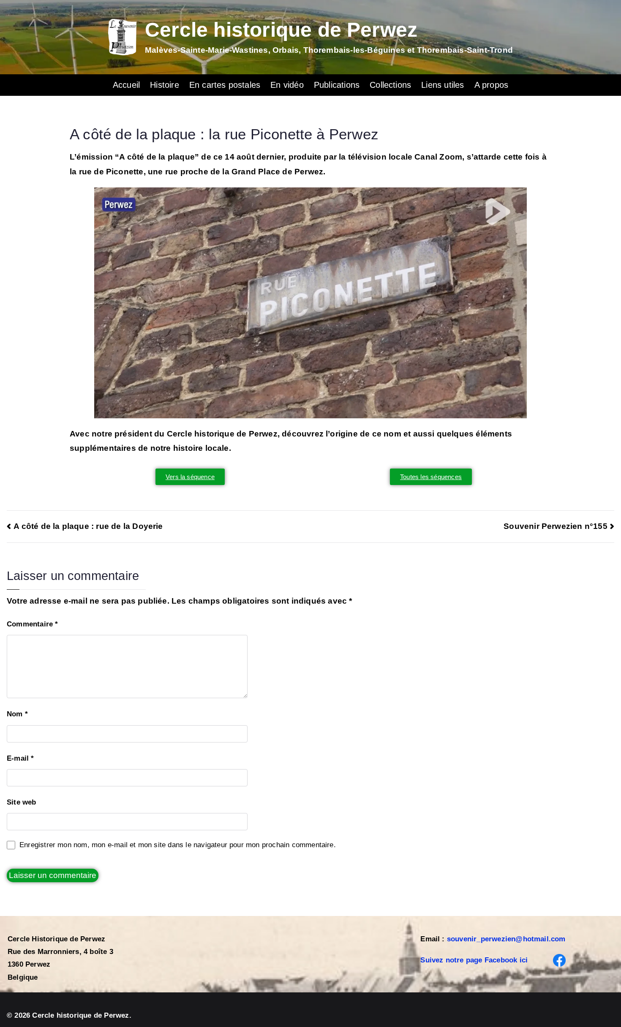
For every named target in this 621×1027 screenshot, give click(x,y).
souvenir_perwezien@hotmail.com (506, 939)
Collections (390, 84)
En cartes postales (224, 84)
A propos (491, 84)
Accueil (126, 84)
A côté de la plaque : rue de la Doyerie (88, 526)
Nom (17, 714)
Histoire (164, 84)
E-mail (20, 758)
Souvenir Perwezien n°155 (555, 526)
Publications (337, 84)
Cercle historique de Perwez (281, 30)
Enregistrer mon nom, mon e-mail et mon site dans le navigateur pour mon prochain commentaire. (177, 845)
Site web (21, 802)
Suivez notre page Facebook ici (474, 960)
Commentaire (32, 624)
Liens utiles (442, 84)
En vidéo (287, 84)
